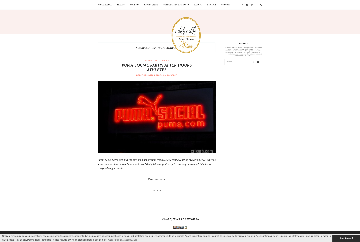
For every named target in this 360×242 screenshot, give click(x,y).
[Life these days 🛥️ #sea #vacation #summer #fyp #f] (182, 227)
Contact (225, 5)
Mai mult (157, 190)
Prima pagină (105, 5)
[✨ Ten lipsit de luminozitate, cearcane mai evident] (174, 227)
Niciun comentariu (156, 179)
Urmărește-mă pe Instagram (180, 219)
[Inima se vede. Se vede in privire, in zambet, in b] (178, 227)
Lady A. (198, 5)
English (211, 5)
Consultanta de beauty (176, 5)
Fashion (134, 5)
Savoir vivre (151, 5)
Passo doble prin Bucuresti (162, 75)
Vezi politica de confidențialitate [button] (122, 239)
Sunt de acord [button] (346, 238)
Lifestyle (141, 75)
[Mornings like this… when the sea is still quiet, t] (185, 227)
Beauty (121, 5)
